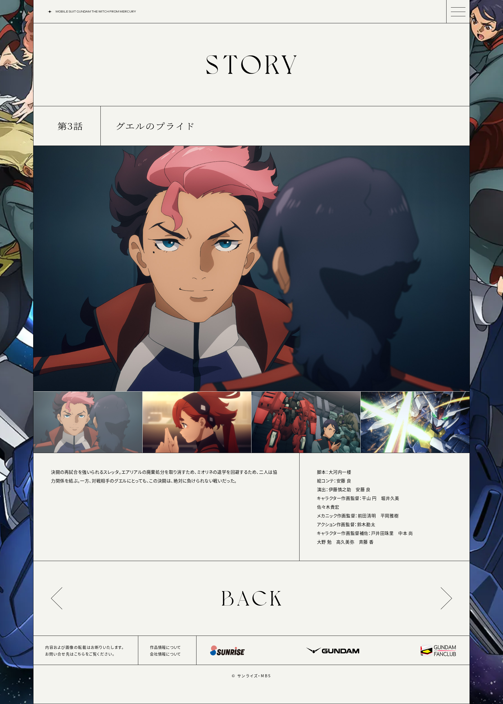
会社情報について (165, 654)
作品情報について (165, 647)
